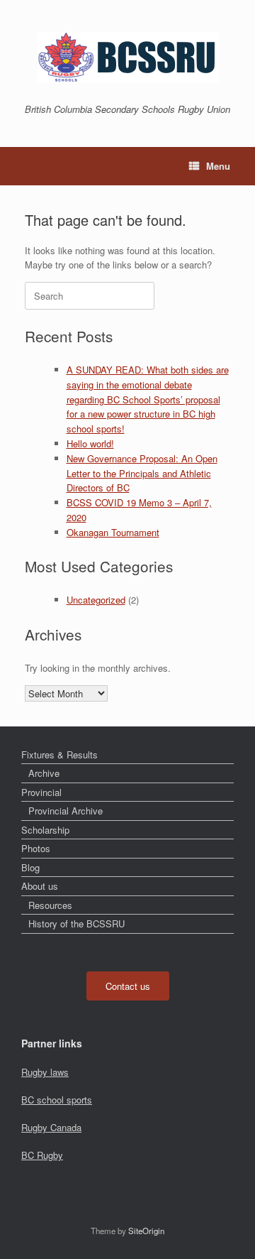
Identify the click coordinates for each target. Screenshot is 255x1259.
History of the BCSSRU (76, 923)
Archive (44, 773)
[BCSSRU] (127, 57)
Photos (35, 848)
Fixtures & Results (59, 754)
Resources (50, 905)
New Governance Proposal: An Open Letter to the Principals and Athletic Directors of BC (142, 473)
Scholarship (45, 829)
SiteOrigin (146, 1230)
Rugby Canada (51, 1127)
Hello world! (90, 443)
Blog (30, 867)
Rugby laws (45, 1072)
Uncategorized (96, 599)
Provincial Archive (65, 810)
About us (39, 886)
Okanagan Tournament (113, 532)
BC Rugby (42, 1155)
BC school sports (56, 1099)
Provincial (41, 792)
